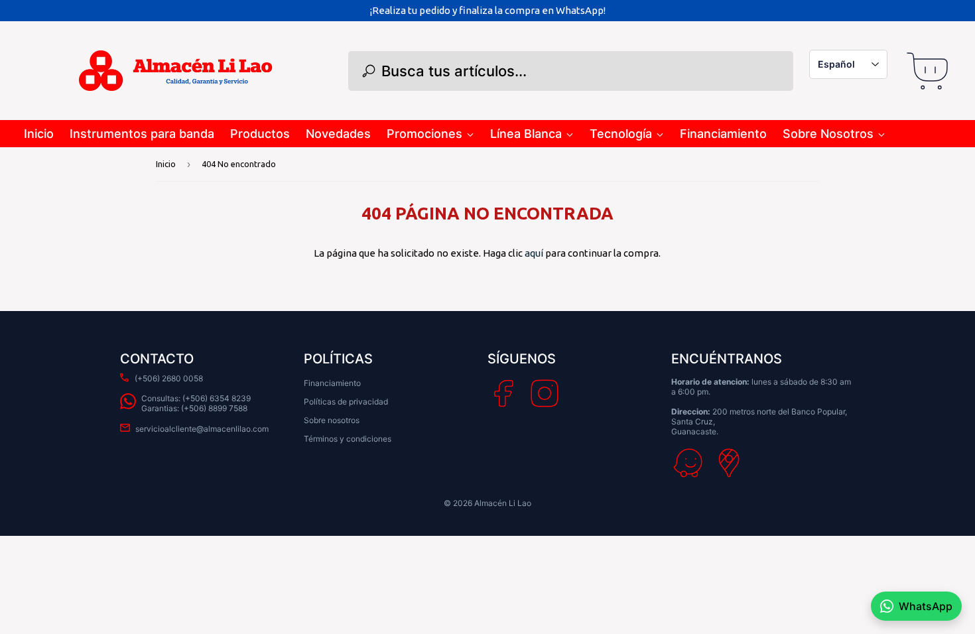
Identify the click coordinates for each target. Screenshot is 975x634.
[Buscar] (368, 71)
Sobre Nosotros (828, 134)
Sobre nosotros (331, 420)
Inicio (39, 134)
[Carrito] (927, 71)
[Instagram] (544, 393)
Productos (260, 134)
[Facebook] (503, 393)
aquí (534, 253)
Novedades (338, 134)
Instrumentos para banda (142, 134)
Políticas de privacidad (346, 402)
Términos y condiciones (347, 439)
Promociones (424, 134)
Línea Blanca (526, 134)
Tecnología (621, 134)
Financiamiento (723, 134)
